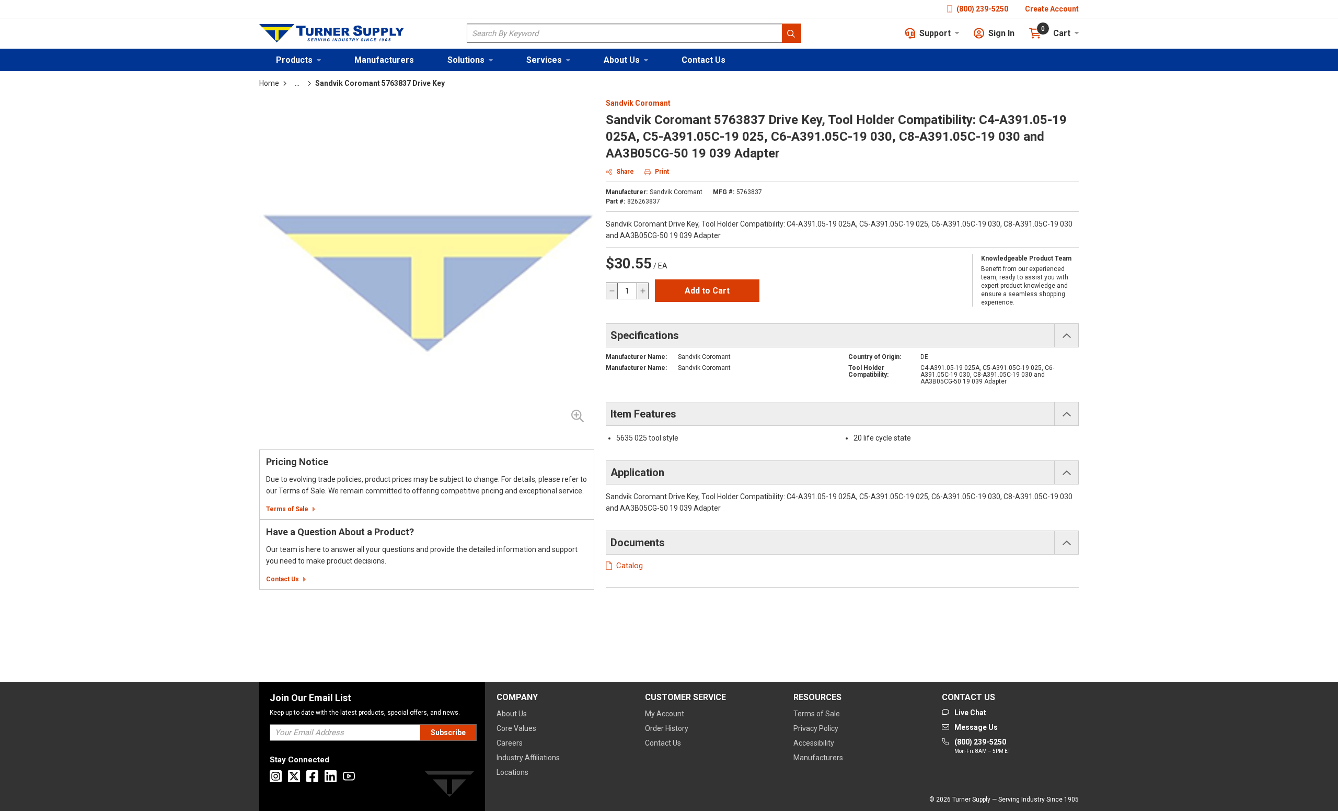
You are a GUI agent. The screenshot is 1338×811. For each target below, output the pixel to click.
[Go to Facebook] (312, 776)
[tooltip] (297, 83)
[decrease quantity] (612, 291)
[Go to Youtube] (349, 776)
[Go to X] (294, 776)
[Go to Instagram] (276, 776)
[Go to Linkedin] (331, 776)
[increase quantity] (642, 291)
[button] (298, 60)
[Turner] (449, 786)
